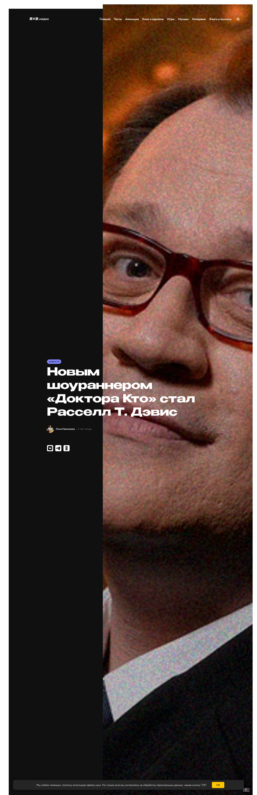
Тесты (118, 19)
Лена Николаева (65, 429)
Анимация (132, 19)
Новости (54, 362)
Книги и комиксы (220, 19)
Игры (170, 19)
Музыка (183, 19)
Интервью (199, 19)
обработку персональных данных (163, 785)
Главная (105, 19)
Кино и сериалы (153, 19)
